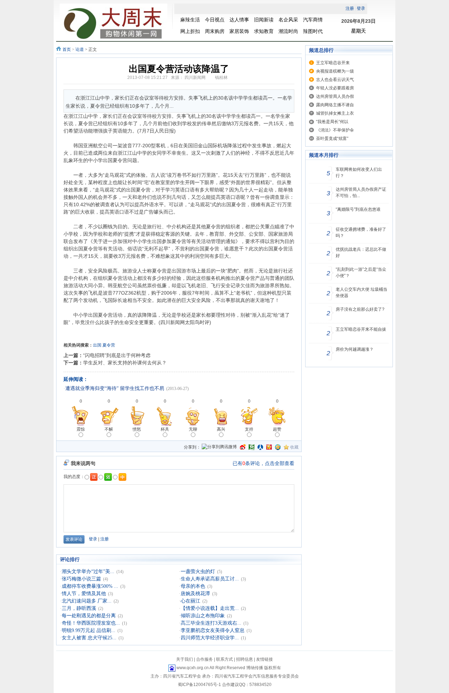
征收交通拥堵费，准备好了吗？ (361, 232)
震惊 (80, 429)
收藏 (294, 447)
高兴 (221, 429)
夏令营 (108, 345)
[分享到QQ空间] (278, 447)
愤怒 (137, 429)
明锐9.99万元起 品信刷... (88, 630)
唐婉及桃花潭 (195, 593)
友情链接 (264, 659)
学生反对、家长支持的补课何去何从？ (125, 362)
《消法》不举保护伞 (335, 130)
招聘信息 (244, 659)
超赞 (277, 429)
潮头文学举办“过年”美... (88, 571)
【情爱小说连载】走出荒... (210, 608)
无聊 (193, 429)
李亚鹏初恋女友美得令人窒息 (212, 630)
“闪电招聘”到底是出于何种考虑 (116, 355)
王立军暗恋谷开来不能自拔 (361, 329)
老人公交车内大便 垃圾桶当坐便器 (361, 292)
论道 (79, 49)
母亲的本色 (193, 586)
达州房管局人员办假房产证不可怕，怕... (361, 192)
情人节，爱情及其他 (84, 593)
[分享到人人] (260, 447)
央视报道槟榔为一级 (335, 71)
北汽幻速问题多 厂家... (87, 601)
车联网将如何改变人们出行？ (359, 172)
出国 (97, 345)
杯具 (165, 429)
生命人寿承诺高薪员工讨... (210, 578)
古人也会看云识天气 (335, 79)
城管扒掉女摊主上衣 (335, 113)
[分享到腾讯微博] (219, 447)
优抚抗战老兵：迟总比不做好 (361, 252)
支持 (249, 429)
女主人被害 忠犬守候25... (89, 637)
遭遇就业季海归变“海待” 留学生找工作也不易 (114, 388)
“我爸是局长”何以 (332, 121)
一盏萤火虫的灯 (198, 571)
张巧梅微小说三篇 (81, 578)
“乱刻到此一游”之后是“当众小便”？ (361, 272)
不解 (109, 429)
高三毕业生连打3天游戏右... (211, 623)
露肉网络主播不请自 (335, 104)
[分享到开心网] (269, 447)
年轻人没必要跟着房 (335, 88)
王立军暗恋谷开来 (333, 62)
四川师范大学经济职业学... (210, 637)
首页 (66, 49)
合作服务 (204, 659)
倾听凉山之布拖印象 (203, 615)
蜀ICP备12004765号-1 (199, 684)
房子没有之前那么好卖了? (360, 309)
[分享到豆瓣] (251, 447)
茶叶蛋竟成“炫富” (332, 138)
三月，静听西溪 (79, 608)
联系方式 (224, 659)
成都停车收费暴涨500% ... (90, 586)
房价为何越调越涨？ (355, 349)
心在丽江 (190, 601)
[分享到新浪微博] (243, 447)
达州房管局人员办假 (335, 96)
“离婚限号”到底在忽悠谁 (358, 209)
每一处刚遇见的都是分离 (89, 615)
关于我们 (184, 659)
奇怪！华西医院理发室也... (91, 623)
